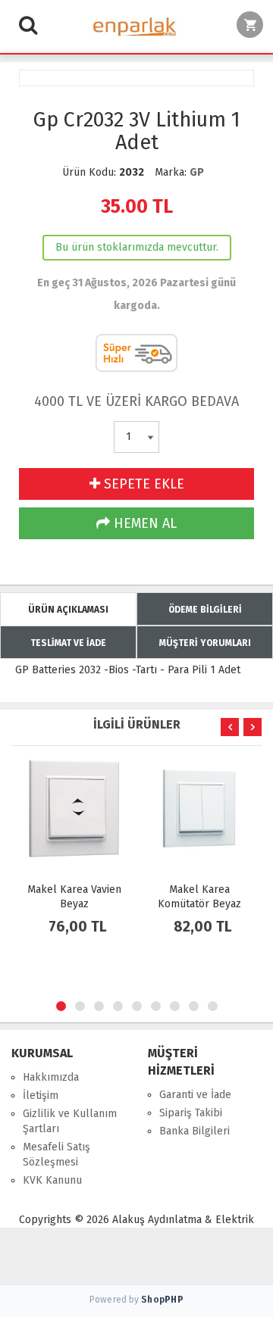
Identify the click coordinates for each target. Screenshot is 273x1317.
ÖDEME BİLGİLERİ (205, 609)
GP (197, 172)
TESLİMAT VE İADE (68, 643)
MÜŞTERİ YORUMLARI (205, 643)
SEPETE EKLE (142, 484)
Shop (162, 1299)
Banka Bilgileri (194, 1131)
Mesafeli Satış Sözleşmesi (56, 1155)
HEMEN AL (143, 523)
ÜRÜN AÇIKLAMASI (68, 609)
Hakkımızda (51, 1077)
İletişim (40, 1095)
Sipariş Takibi (190, 1112)
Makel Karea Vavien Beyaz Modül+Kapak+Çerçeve (78, 904)
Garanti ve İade (195, 1094)
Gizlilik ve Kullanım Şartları (70, 1121)
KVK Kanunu (52, 1180)
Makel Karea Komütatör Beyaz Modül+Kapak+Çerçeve (203, 904)
